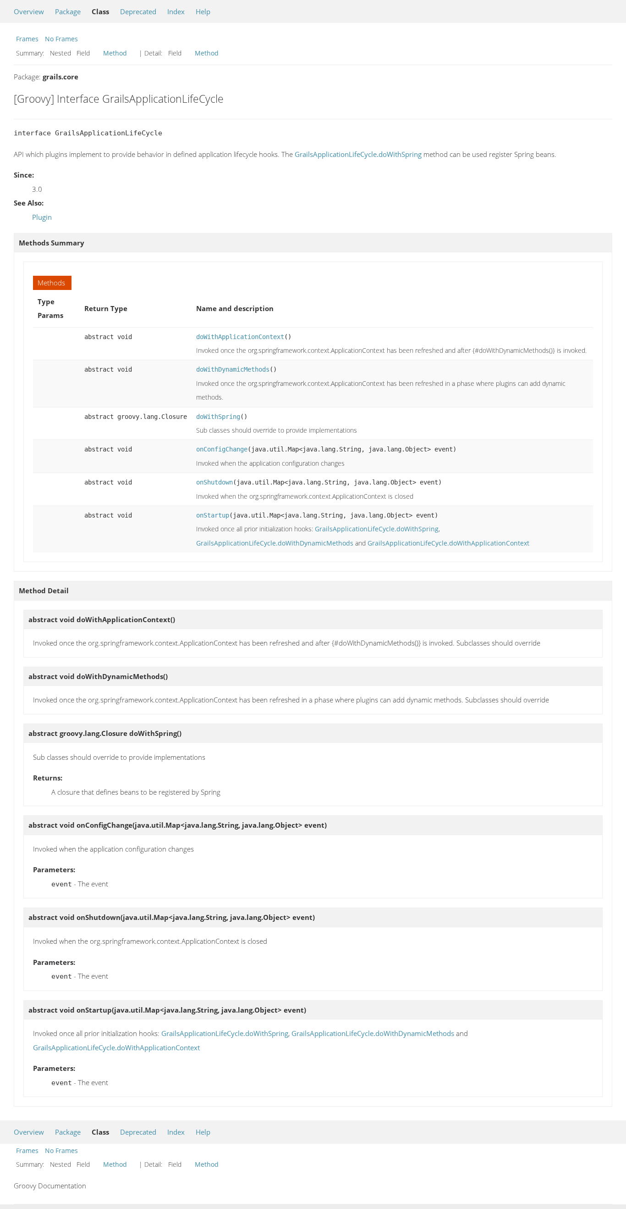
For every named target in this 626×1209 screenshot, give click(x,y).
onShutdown (214, 482)
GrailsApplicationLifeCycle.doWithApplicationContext (448, 543)
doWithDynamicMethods (232, 369)
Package (68, 11)
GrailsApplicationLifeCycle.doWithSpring (358, 154)
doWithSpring (218, 416)
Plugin (42, 217)
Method (115, 53)
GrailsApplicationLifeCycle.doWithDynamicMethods (274, 543)
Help (203, 11)
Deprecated (138, 11)
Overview (29, 11)
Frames (27, 38)
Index (176, 11)
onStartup (212, 515)
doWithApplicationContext (240, 336)
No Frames (61, 38)
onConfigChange (221, 449)
